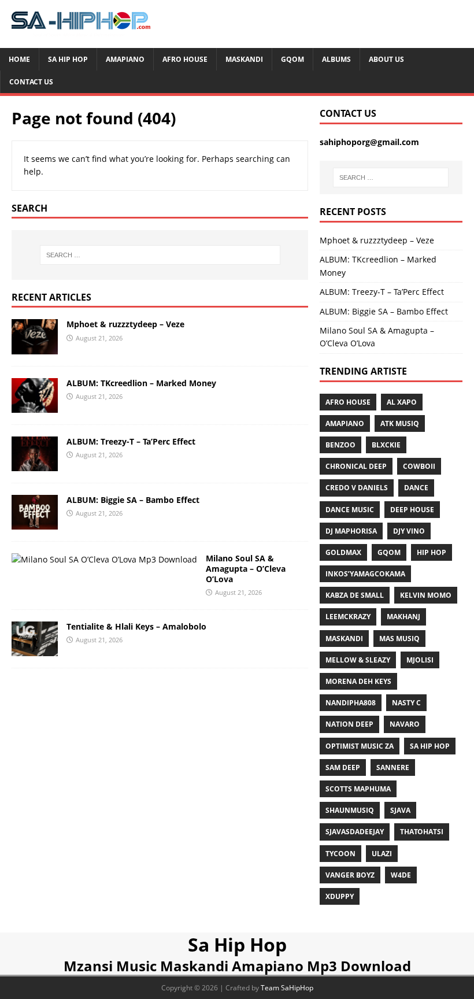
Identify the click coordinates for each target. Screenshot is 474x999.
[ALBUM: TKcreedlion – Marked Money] (35, 405)
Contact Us (31, 82)
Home (19, 59)
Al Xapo (402, 402)
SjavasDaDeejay (354, 832)
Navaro (405, 724)
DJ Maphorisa (351, 531)
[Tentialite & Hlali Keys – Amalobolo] (35, 649)
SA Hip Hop (430, 746)
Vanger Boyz (350, 875)
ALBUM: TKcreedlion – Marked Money (141, 383)
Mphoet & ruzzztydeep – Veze (125, 324)
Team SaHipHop (287, 988)
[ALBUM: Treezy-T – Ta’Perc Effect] (35, 463)
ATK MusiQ (399, 423)
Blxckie (386, 445)
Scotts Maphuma (358, 789)
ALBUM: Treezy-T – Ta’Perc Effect (130, 441)
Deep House (412, 510)
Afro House (185, 59)
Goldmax (343, 552)
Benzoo (340, 445)
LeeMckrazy (348, 616)
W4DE (401, 875)
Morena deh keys (358, 681)
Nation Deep (349, 724)
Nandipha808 (350, 703)
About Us (386, 59)
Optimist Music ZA (359, 746)
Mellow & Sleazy (357, 660)
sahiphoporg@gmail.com (369, 141)
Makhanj (403, 616)
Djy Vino (409, 531)
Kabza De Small (354, 595)
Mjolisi (420, 660)
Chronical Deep (356, 466)
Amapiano (125, 59)
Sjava (400, 810)
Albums (336, 59)
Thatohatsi (421, 832)
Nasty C (406, 703)
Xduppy (339, 896)
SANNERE (392, 767)
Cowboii (419, 466)
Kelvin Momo (425, 595)
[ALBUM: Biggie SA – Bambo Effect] (35, 522)
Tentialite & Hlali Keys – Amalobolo (136, 626)
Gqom (292, 59)
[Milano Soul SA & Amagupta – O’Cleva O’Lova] (104, 559)
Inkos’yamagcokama (365, 574)
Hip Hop (431, 552)
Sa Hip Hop (68, 59)
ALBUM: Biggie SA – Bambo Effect (132, 499)
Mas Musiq (399, 638)
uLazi (382, 854)
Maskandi (244, 59)
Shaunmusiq (349, 810)
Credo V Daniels (356, 488)
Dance (416, 488)
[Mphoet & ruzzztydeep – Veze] (35, 347)
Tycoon (340, 854)
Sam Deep (342, 767)
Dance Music (349, 510)
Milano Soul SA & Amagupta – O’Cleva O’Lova (246, 568)
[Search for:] (160, 255)
